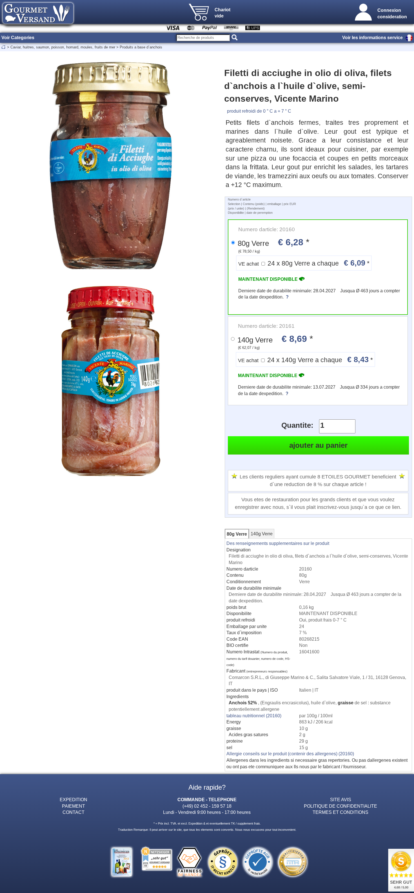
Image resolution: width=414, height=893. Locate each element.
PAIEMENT (73, 806)
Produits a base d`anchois (141, 47)
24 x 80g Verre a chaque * (304, 263)
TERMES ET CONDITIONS (340, 812)
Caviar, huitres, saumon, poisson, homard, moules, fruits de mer (62, 47)
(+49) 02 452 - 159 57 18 (207, 806)
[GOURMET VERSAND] (38, 26)
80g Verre (237, 533)
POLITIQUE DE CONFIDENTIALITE (340, 806)
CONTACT (73, 812)
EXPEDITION (73, 799)
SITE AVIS (340, 799)
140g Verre (262, 533)
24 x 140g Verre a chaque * (305, 359)
